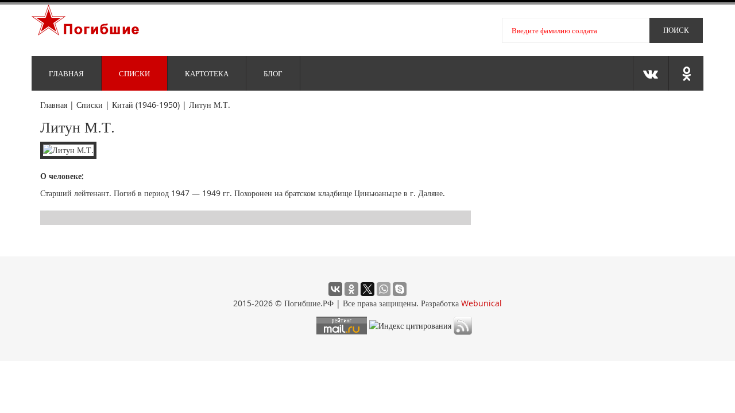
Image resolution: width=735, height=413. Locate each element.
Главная (66, 73)
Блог (273, 73)
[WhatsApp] (383, 289)
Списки (134, 73)
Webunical (481, 303)
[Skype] (400, 289)
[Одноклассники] (351, 289)
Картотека (207, 73)
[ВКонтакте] (335, 289)
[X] (367, 289)
